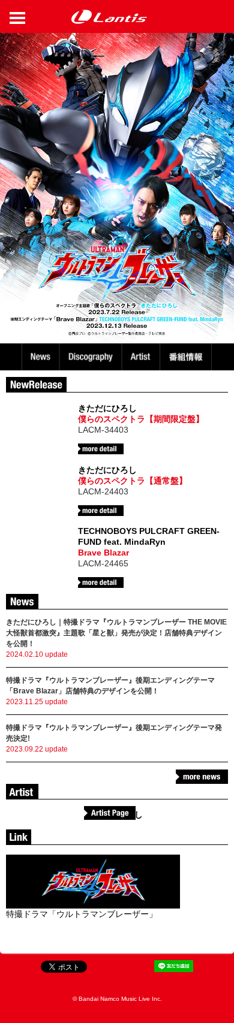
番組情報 (187, 356)
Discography (92, 356)
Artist (142, 356)
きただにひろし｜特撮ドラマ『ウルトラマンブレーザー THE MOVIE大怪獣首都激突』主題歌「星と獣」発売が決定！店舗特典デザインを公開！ (116, 633)
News (40, 356)
